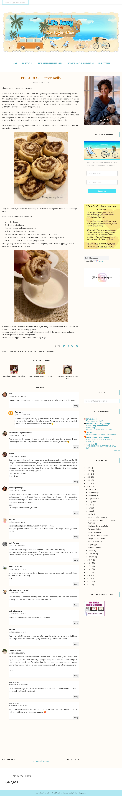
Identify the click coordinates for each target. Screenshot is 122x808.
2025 (88, 471)
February (92, 554)
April (90, 514)
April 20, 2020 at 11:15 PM (17, 569)
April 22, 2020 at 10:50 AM (17, 614)
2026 (88, 468)
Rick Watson (14, 543)
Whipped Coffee (94, 529)
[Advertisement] (102, 308)
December (93, 489)
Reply (76, 406)
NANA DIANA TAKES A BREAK (98, 437)
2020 (88, 486)
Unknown (19, 412)
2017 (88, 566)
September (93, 498)
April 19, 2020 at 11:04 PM (17, 435)
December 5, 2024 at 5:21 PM (18, 706)
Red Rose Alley (15, 650)
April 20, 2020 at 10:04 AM (17, 456)
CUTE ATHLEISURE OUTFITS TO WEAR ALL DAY (101, 447)
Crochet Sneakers (95, 541)
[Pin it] (77, 346)
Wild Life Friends (94, 547)
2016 (88, 569)
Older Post (71, 759)
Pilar (10, 393)
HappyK (12, 519)
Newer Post (10, 759)
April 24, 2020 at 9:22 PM (17, 653)
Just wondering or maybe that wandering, (101, 434)
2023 (88, 477)
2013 (88, 578)
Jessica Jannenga (16, 488)
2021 (88, 483)
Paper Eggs (92, 544)
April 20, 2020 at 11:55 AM (17, 490)
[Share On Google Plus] (73, 346)
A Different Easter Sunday (98, 535)
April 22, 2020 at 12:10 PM (17, 632)
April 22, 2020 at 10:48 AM (17, 593)
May (90, 511)
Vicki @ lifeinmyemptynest (20, 432)
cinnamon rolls (17, 351)
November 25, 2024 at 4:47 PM (19, 685)
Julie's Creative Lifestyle (19, 590)
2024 (88, 474)
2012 (88, 581)
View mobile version (41, 761)
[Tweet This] (64, 346)
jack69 (11, 453)
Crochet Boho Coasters (97, 517)
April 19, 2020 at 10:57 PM (17, 396)
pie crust (33, 351)
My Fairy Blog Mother (80, 793)
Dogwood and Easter (96, 538)
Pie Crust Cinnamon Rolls (98, 526)
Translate (102, 261)
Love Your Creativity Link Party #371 (99, 429)
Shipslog (90, 432)
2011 (88, 584)
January (91, 557)
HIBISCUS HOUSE (15, 566)
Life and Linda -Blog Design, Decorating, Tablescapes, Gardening (98, 426)
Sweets (51, 351)
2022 (88, 480)
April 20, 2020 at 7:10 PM (17, 522)
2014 (88, 575)
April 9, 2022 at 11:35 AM (23, 415)
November (93, 492)
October (92, 495)
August (91, 502)
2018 (88, 563)
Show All (117, 451)
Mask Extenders (94, 532)
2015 (88, 572)
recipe (42, 351)
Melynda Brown (15, 611)
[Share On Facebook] (68, 346)
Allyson (12, 629)
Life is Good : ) (92, 419)
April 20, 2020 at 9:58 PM (17, 546)
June (90, 508)
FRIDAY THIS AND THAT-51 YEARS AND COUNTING (99, 440)
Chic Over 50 (91, 444)
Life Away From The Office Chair (52, 793)
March (91, 550)
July (90, 505)
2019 (88, 560)
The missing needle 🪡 (94, 421)
